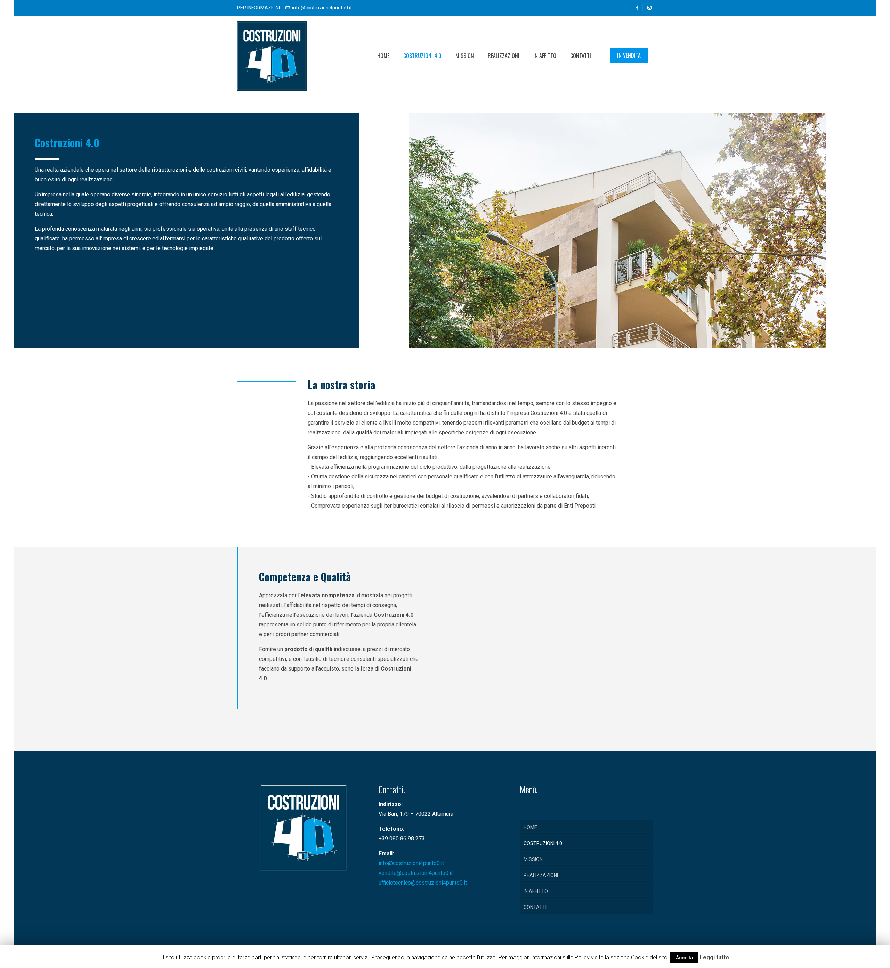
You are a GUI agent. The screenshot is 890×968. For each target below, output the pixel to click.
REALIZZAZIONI (541, 875)
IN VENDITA (629, 55)
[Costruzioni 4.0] (272, 56)
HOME (530, 827)
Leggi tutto (714, 957)
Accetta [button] (684, 957)
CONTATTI (535, 907)
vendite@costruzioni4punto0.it (416, 873)
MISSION (533, 859)
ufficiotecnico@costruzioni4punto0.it (423, 882)
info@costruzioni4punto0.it (322, 7)
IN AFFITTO (536, 891)
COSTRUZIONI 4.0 (543, 843)
